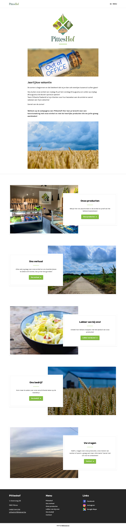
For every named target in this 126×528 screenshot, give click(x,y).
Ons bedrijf (35, 398)
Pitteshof (49, 501)
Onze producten (89, 217)
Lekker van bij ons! (88, 338)
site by (63, 525)
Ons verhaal (35, 277)
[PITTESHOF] (14, 4)
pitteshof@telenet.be (17, 512)
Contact (89, 461)
